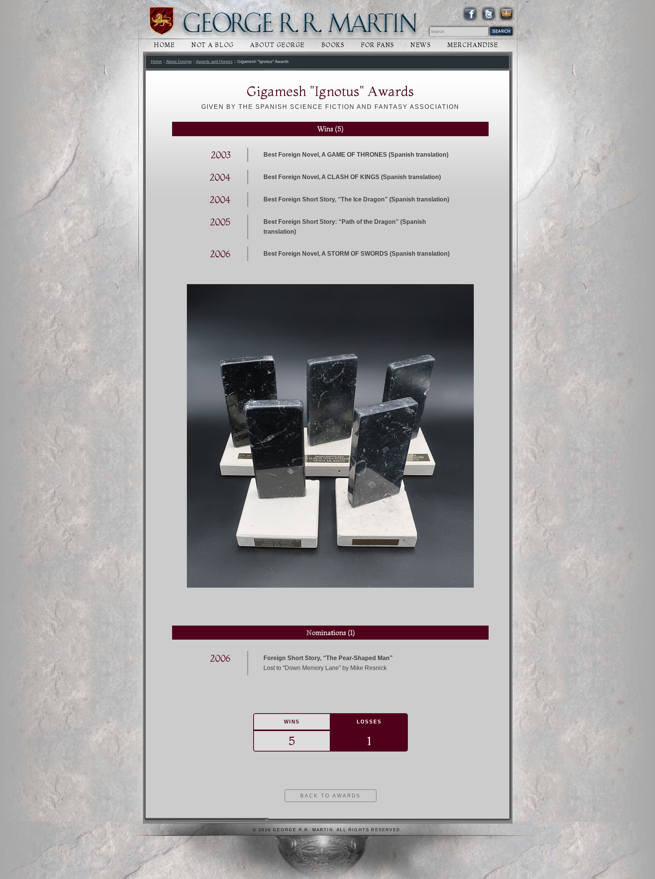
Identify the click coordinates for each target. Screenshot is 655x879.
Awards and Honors (214, 61)
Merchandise (472, 45)
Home (164, 45)
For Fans (377, 45)
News (421, 45)
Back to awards (330, 796)
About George (277, 45)
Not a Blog (212, 45)
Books (333, 45)
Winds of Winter (161, 21)
